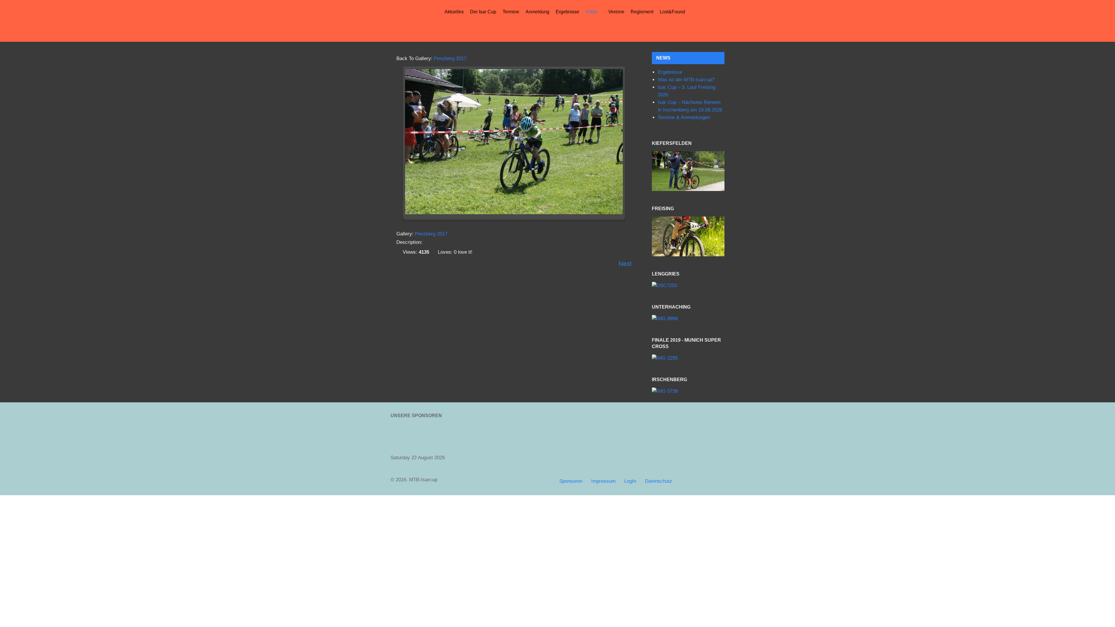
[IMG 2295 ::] (688, 358)
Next (625, 263)
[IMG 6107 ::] (688, 171)
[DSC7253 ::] (688, 285)
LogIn (630, 481)
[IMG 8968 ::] (688, 318)
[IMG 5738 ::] (688, 391)
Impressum (603, 481)
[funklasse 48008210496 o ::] (688, 236)
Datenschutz (658, 481)
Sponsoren (570, 481)
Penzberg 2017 (450, 58)
